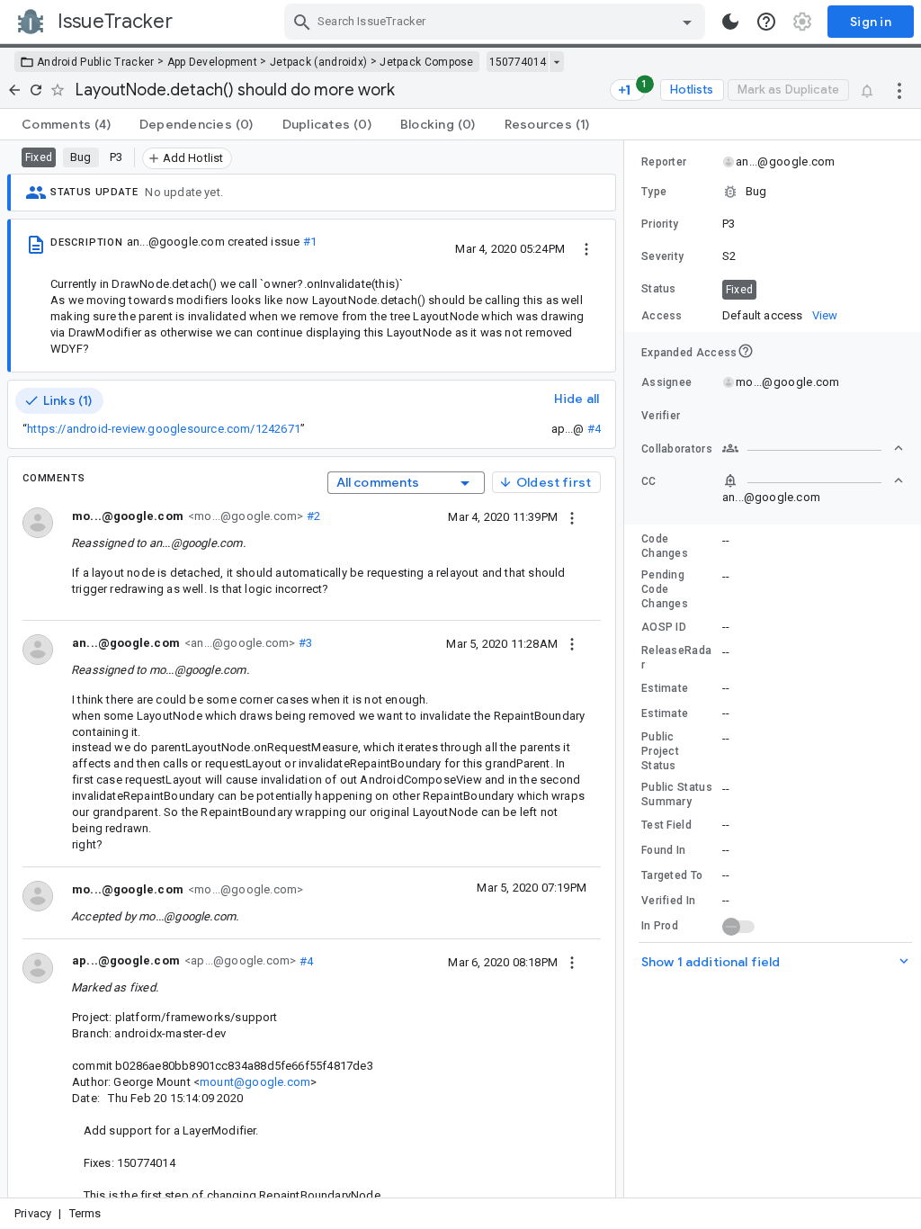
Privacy (32, 1213)
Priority (659, 224)
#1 (310, 241)
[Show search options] (687, 21)
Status (658, 289)
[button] (772, 192)
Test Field (666, 825)
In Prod (659, 926)
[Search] (302, 21)
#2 (311, 516)
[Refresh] (36, 90)
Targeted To (671, 875)
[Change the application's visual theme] (730, 22)
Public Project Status (660, 751)
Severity (662, 256)
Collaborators (676, 449)
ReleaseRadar (676, 657)
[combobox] (496, 21)
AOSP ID (663, 627)
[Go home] (14, 90)
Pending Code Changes (664, 589)
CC (649, 481)
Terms (85, 1213)
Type (653, 191)
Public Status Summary (676, 794)
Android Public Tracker (96, 62)
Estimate (664, 688)
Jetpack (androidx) (318, 62)
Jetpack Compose (427, 62)
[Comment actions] (572, 516)
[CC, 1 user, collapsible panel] (813, 480)
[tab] (66, 124)
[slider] (626, 669)
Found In (663, 850)
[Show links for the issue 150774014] (556, 62)
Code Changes (664, 546)
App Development (212, 62)
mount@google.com (255, 1082)
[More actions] (899, 90)
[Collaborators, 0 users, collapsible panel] (813, 448)
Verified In (668, 900)
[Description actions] (586, 248)
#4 (594, 428)
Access (662, 315)
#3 (303, 643)
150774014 (517, 62)
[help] (766, 22)
